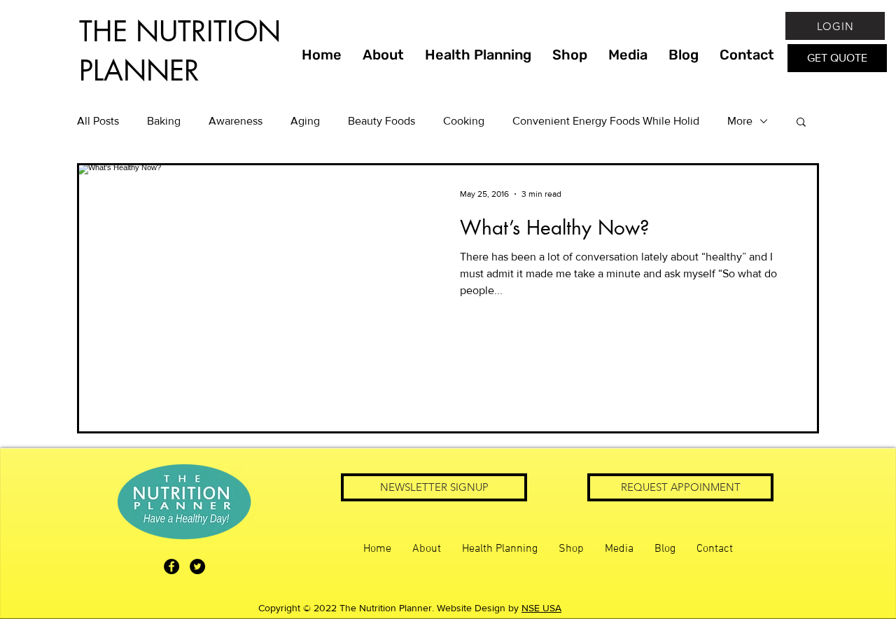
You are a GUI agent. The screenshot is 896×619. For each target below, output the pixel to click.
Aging (305, 121)
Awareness (235, 121)
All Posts (98, 121)
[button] (801, 123)
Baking (164, 121)
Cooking (463, 121)
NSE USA (541, 607)
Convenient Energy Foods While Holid (605, 121)
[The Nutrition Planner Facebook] (171, 566)
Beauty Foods (381, 121)
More (739, 121)
